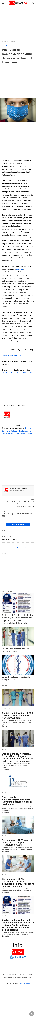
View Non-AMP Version (24, 983)
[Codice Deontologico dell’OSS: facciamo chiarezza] (18, 636)
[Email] (17, 158)
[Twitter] (12, 158)
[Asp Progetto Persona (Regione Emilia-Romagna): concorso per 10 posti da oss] (18, 781)
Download (18, 355)
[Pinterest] (14, 158)
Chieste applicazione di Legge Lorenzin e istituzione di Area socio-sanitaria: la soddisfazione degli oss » (20, 503)
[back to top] (31, 1013)
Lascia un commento (18, 524)
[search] (33, 3)
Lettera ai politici (8, 355)
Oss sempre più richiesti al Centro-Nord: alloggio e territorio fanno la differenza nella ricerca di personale (17, 757)
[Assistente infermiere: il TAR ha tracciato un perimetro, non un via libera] (18, 697)
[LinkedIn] (5, 158)
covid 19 (19, 269)
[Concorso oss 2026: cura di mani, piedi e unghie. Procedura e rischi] (18, 825)
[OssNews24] (18, 2)
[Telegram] (8, 158)
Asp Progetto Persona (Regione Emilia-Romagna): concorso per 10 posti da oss (17, 800)
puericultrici (16, 548)
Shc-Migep (25, 548)
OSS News (13, 41)
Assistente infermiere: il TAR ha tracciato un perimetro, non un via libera (17, 715)
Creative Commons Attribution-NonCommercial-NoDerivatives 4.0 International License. (17, 431)
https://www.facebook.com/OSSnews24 (17, 373)
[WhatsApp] (10, 158)
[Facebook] (3, 158)
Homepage (5, 41)
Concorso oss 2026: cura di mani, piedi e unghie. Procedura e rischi (17, 842)
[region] (18, 22)
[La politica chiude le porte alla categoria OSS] (18, 665)
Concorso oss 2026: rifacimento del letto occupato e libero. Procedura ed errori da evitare (18, 883)
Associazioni (6, 708)
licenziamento (6, 548)
